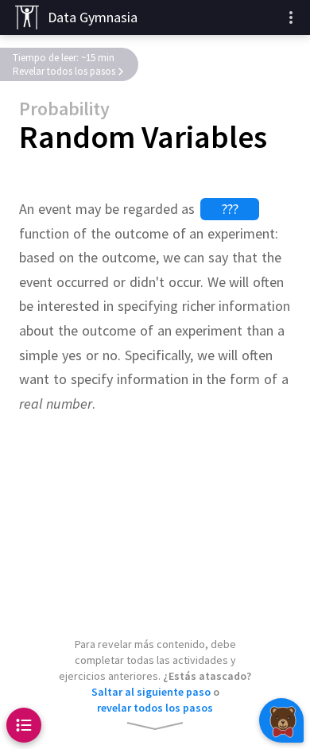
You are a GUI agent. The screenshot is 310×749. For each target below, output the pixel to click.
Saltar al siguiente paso (151, 692)
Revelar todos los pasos (64, 71)
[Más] (291, 17)
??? (230, 209)
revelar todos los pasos (155, 707)
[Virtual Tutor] (281, 720)
